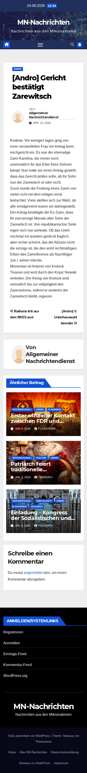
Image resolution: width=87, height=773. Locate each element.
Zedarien (36, 506)
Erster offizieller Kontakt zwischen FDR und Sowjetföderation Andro (43, 421)
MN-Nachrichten (43, 22)
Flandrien (54, 409)
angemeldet (33, 573)
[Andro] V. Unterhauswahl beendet (65, 317)
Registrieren (13, 632)
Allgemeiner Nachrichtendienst (43, 115)
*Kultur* (41, 458)
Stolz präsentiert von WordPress (29, 735)
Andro (18, 69)
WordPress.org (15, 676)
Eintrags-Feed (15, 654)
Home (12, 752)
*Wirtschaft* (44, 501)
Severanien (19, 506)
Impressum (61, 763)
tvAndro (45, 477)
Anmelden (11, 643)
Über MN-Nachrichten (33, 752)
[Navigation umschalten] (40, 45)
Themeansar (43, 741)
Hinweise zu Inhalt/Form (34, 763)
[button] (72, 44)
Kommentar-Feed (17, 665)
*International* (22, 409)
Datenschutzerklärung (65, 752)
